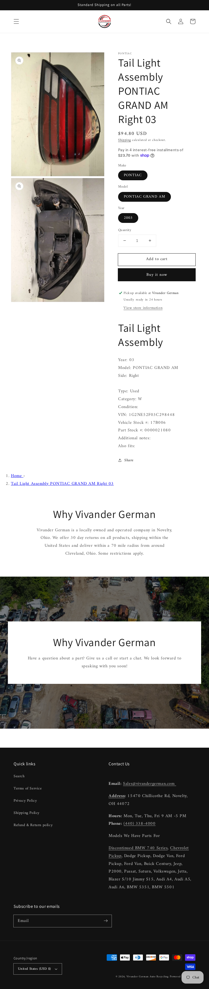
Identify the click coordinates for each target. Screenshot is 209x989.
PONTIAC (133, 175)
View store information (143, 308)
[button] (16, 21)
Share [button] (129, 460)
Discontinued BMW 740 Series (138, 848)
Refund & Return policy (33, 825)
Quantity (124, 230)
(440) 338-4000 (139, 823)
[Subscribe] (106, 921)
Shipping (124, 140)
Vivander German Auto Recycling (148, 976)
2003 (128, 217)
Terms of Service (28, 788)
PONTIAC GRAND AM (144, 196)
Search (19, 776)
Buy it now (156, 275)
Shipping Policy (26, 813)
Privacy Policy (25, 800)
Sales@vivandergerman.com (149, 784)
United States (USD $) (34, 969)
